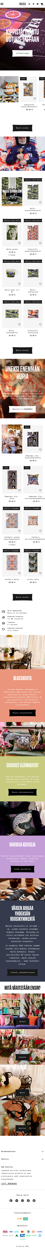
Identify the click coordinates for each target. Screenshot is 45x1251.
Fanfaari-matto (12, 579)
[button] (29, 3)
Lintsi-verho (33, 579)
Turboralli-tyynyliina (33, 332)
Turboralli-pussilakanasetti (33, 250)
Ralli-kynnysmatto (12, 332)
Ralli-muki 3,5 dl (12, 291)
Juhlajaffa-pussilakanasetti (29, 106)
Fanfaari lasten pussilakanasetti (12, 538)
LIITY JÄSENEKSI (9, 1184)
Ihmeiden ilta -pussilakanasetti (33, 457)
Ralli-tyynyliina (33, 291)
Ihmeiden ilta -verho (12, 498)
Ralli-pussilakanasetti (33, 210)
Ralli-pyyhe (12, 249)
